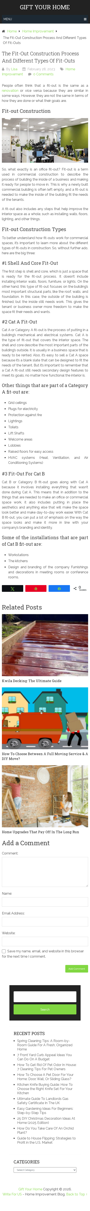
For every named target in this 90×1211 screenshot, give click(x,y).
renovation (10, 91)
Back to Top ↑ (76, 1194)
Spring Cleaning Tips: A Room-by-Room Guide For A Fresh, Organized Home (44, 1045)
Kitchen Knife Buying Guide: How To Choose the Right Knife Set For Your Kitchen (45, 1089)
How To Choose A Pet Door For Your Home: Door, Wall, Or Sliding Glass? (45, 1077)
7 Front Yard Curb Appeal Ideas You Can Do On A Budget (44, 1057)
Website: (8, 933)
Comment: (10, 853)
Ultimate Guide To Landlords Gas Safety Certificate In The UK (42, 1101)
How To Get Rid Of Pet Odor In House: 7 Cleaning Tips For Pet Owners (46, 1067)
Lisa (14, 69)
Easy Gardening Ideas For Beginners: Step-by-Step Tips (45, 1111)
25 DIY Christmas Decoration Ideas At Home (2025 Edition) (46, 1121)
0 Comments (43, 74)
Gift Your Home (45, 7)
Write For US (12, 1194)
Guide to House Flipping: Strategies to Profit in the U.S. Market (46, 1140)
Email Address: (13, 913)
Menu (8, 19)
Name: (7, 894)
